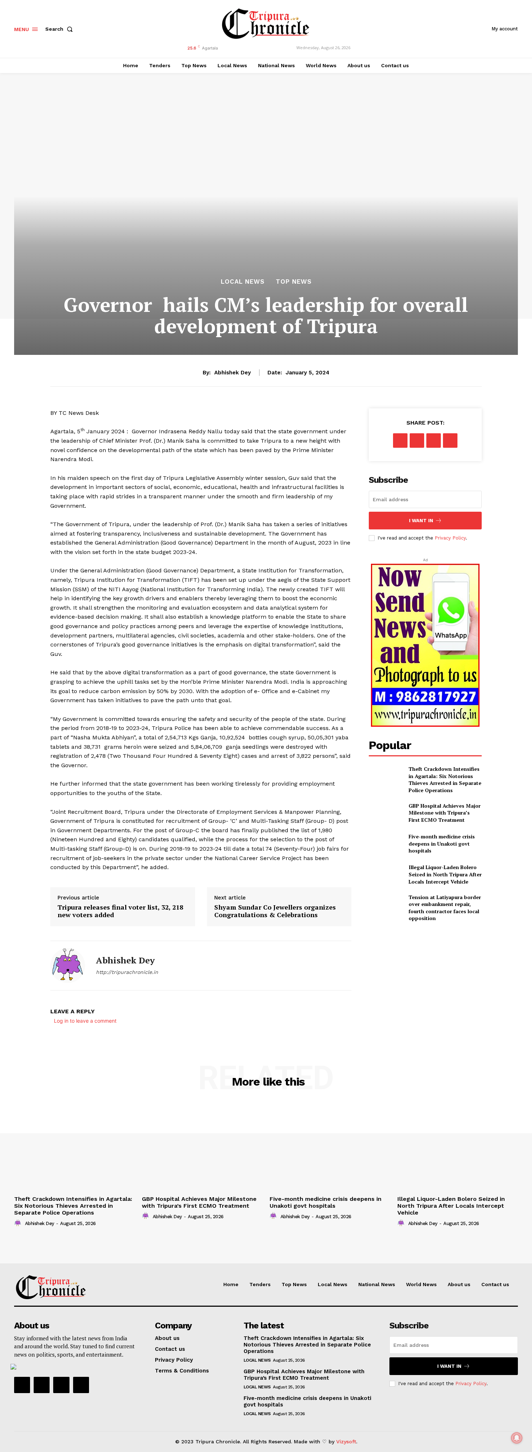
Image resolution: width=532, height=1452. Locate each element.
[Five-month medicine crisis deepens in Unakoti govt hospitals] (385, 843)
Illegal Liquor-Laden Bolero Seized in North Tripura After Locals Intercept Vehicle (445, 874)
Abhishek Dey (232, 372)
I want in (421, 520)
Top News (294, 282)
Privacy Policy (450, 538)
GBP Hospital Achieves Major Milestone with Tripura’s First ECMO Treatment (445, 812)
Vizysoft (346, 1441)
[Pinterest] (433, 440)
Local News (243, 282)
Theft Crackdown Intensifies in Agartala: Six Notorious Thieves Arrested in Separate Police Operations (445, 779)
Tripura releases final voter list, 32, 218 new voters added (120, 911)
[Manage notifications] (517, 1438)
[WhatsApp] (450, 440)
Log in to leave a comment (85, 1021)
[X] (417, 440)
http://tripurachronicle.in (127, 972)
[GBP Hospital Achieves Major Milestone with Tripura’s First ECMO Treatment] (385, 812)
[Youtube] (81, 1385)
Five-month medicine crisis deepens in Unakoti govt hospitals (442, 843)
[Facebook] (400, 440)
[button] (60, 28)
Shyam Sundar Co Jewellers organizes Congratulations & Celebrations (275, 911)
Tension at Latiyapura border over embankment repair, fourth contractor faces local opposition (445, 908)
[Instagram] (42, 1385)
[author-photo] (19, 1223)
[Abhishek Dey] (67, 965)
